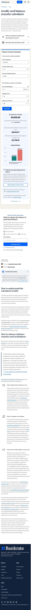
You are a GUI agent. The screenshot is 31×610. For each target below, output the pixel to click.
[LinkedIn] (11, 602)
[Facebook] (2, 602)
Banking (3, 569)
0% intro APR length (7, 86)
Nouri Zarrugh (11, 267)
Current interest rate (7, 66)
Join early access (15, 244)
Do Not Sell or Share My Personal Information (11, 595)
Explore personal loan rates (13, 191)
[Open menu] (28, 2)
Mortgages (3, 566)
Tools (10, 6)
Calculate (7, 108)
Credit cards (4, 572)
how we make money (22, 280)
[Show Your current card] (13, 163)
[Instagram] (8, 602)
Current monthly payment (9, 73)
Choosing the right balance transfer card (12, 379)
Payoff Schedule (14, 201)
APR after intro (6, 93)
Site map (18, 569)
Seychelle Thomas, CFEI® (15, 264)
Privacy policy (4, 589)
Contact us (18, 575)
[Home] (6, 2)
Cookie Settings (4, 592)
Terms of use (4, 597)
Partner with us (19, 578)
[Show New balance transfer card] (15, 162)
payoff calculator (17, 197)
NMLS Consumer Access (23, 552)
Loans (2, 575)
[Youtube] (13, 602)
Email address (7, 237)
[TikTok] (16, 602)
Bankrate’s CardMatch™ (13, 425)
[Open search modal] (25, 2)
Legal (2, 586)
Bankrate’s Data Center (6, 578)
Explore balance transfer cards (15, 184)
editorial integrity (22, 277)
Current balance (6, 59)
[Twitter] (5, 602)
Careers (18, 572)
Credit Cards (4, 6)
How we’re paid (19, 566)
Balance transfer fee (7, 100)
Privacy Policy (20, 249)
